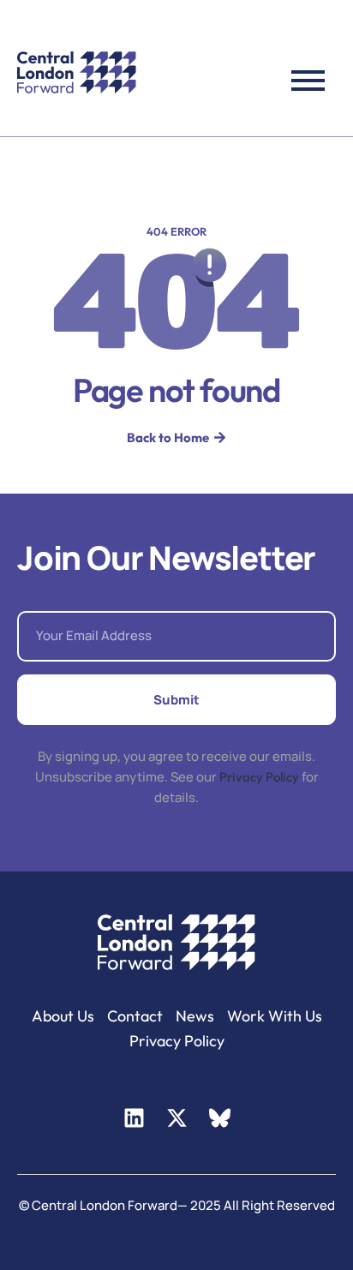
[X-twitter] (176, 1118)
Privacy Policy (259, 777)
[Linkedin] (133, 1118)
